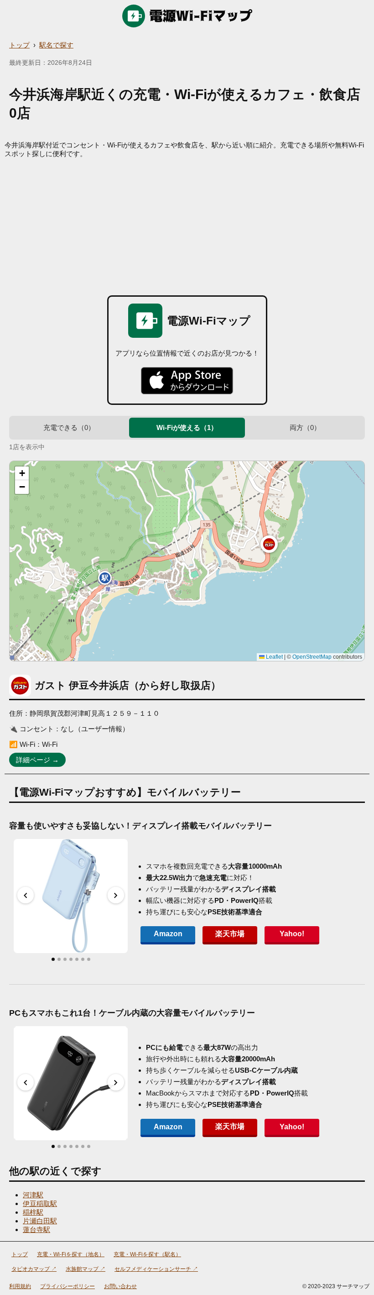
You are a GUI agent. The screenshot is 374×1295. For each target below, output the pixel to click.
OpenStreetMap (312, 657)
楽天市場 (229, 934)
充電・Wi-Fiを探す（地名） (70, 1254)
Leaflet (274, 657)
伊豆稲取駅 (40, 1203)
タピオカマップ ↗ (34, 1269)
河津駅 (33, 1195)
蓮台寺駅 (36, 1229)
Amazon (168, 934)
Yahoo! (292, 934)
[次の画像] (116, 895)
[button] (269, 544)
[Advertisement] (187, 227)
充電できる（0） (69, 427)
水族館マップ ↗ (85, 1269)
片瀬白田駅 (40, 1221)
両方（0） (305, 427)
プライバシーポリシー (67, 1286)
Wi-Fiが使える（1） (187, 427)
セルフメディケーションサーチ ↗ (156, 1269)
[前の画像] (25, 895)
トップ (19, 45)
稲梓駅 (33, 1212)
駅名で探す (56, 45)
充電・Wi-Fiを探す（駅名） (147, 1254)
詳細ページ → (37, 760)
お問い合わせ (120, 1286)
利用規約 (20, 1286)
